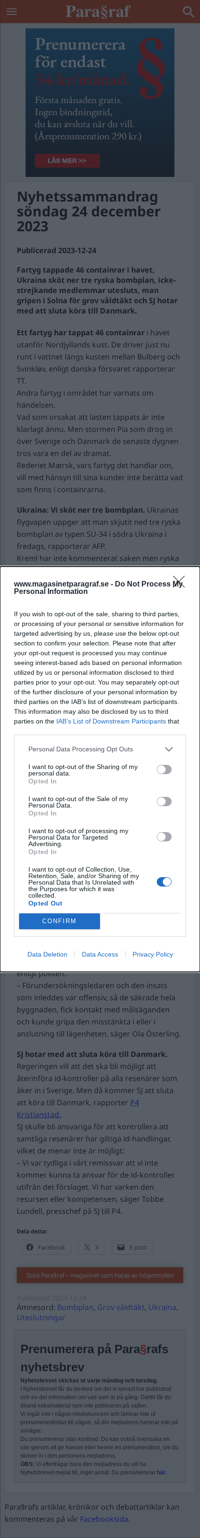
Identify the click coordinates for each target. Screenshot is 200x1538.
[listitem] (100, 749)
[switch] (164, 769)
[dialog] (100, 769)
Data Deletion (47, 954)
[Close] (182, 584)
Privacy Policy (153, 954)
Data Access (100, 954)
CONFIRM (59, 921)
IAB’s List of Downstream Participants (111, 721)
